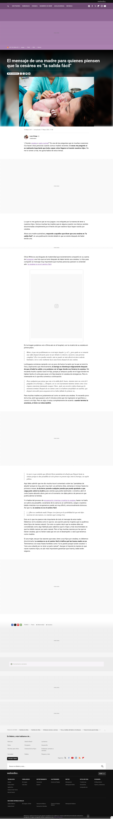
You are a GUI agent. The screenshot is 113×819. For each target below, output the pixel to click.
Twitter (95, 6)
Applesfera (10, 787)
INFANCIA (69, 6)
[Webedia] (102, 1)
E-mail (29, 74)
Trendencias (83, 782)
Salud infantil (28, 741)
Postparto (27, 745)
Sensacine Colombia (42, 806)
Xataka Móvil (11, 784)
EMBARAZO (26, 6)
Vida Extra (24, 784)
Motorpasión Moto (70, 784)
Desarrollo (44, 745)
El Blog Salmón (98, 782)
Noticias (10, 741)
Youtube (105, 6)
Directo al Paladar (55, 782)
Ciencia (39, 47)
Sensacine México (41, 803)
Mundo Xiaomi (11, 792)
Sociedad (10, 754)
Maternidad (41, 625)
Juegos (22, 47)
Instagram (102, 6)
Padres (27, 754)
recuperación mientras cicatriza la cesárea (59, 500)
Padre (28, 47)
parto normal (43, 143)
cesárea (34, 143)
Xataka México (11, 803)
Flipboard (98, 6)
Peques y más (45, 754)
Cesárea (49, 625)
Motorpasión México (71, 803)
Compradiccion (83, 787)
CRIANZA (35, 6)
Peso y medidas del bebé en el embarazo (71, 730)
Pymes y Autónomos (99, 784)
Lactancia (44, 741)
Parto (32, 625)
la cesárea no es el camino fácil (39, 264)
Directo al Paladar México (55, 804)
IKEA (33, 47)
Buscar (102, 766)
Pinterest (89, 6)
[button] (34, 136)
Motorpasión (69, 782)
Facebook (92, 6)
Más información (58, 817)
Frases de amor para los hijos (91, 730)
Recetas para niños (13, 748)
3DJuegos (24, 782)
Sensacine (39, 782)
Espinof (38, 784)
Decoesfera (83, 784)
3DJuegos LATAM (26, 803)
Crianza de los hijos (30, 748)
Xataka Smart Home (13, 789)
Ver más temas (12, 758)
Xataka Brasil (11, 806)
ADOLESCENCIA (59, 6)
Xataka (9, 782)
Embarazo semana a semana (50, 730)
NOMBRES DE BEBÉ (46, 6)
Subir (100, 773)
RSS (79, 757)
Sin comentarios (14, 73)
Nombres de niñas (36, 730)
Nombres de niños (24, 730)
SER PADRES (16, 6)
